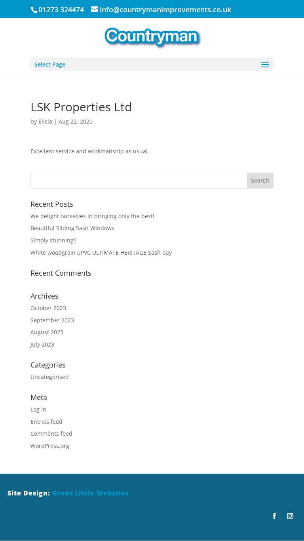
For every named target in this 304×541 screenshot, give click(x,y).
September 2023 (52, 320)
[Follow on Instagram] (290, 516)
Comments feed (51, 433)
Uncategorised (49, 377)
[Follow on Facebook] (274, 516)
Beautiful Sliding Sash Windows (72, 228)
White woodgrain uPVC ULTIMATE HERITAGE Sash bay (101, 252)
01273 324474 (61, 9)
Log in (38, 409)
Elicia (45, 121)
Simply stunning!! (53, 240)
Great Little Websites (90, 493)
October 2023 (48, 308)
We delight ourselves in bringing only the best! (92, 216)
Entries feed (46, 421)
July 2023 (42, 344)
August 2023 (46, 332)
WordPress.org (49, 446)
